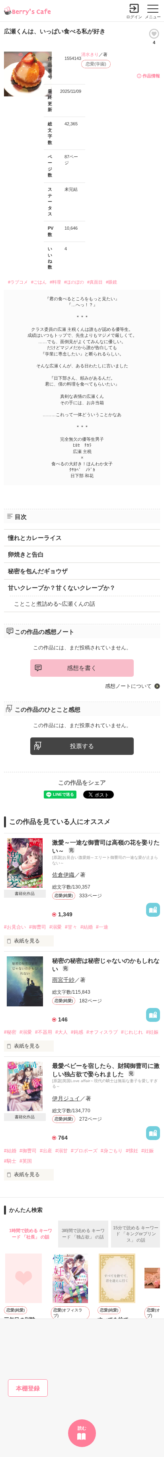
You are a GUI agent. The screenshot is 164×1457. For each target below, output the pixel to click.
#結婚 (86, 927)
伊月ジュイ (66, 1098)
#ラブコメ (18, 282)
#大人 (61, 1032)
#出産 (46, 1151)
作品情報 (151, 75)
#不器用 (43, 1032)
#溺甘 (61, 1151)
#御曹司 (37, 927)
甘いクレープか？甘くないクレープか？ (61, 587)
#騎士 (10, 1161)
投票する (82, 746)
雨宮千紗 (63, 980)
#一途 (102, 927)
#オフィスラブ (102, 1032)
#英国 (26, 1161)
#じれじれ (132, 1032)
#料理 (55, 282)
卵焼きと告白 (26, 554)
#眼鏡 (111, 282)
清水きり (90, 54)
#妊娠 (152, 1032)
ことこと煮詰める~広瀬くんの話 (54, 604)
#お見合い (15, 927)
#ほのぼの (74, 282)
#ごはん (39, 282)
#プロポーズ (84, 1151)
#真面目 (95, 282)
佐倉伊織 (63, 875)
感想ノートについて (128, 686)
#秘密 (10, 1032)
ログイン (134, 17)
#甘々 (71, 927)
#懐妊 (132, 1151)
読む (82, 1428)
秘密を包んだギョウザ (38, 571)
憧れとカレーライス (35, 537)
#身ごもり (112, 1151)
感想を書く (82, 667)
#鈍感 (77, 1032)
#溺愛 (55, 927)
